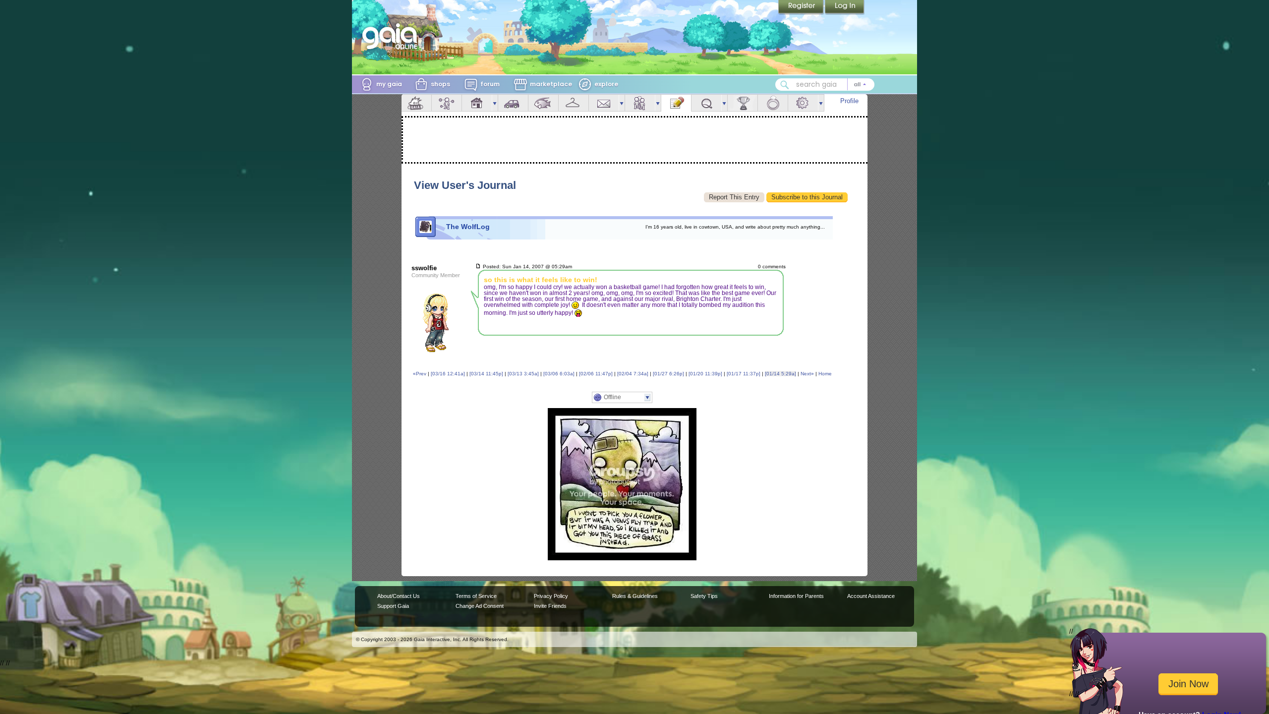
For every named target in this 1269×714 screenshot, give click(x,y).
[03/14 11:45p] (486, 373)
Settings (803, 103)
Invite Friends (550, 606)
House (477, 103)
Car (513, 103)
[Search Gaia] (785, 85)
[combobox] (824, 84)
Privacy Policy (551, 596)
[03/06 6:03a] (559, 373)
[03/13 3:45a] (523, 373)
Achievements (742, 103)
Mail (604, 103)
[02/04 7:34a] (632, 373)
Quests (706, 103)
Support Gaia (393, 606)
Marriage (773, 103)
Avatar (446, 103)
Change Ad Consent (480, 606)
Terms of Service (476, 596)
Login (845, 7)
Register (801, 7)
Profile (849, 101)
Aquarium (543, 103)
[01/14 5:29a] (780, 373)
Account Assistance (871, 596)
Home (825, 373)
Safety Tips (704, 596)
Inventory (573, 103)
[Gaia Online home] (392, 36)
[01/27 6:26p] (668, 373)
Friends (640, 103)
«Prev (419, 373)
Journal (676, 103)
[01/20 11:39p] (705, 373)
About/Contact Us (398, 596)
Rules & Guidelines (635, 596)
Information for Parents (796, 596)
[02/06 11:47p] (596, 373)
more (495, 103)
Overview (416, 103)
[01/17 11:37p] (743, 373)
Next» (807, 373)
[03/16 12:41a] (448, 373)
